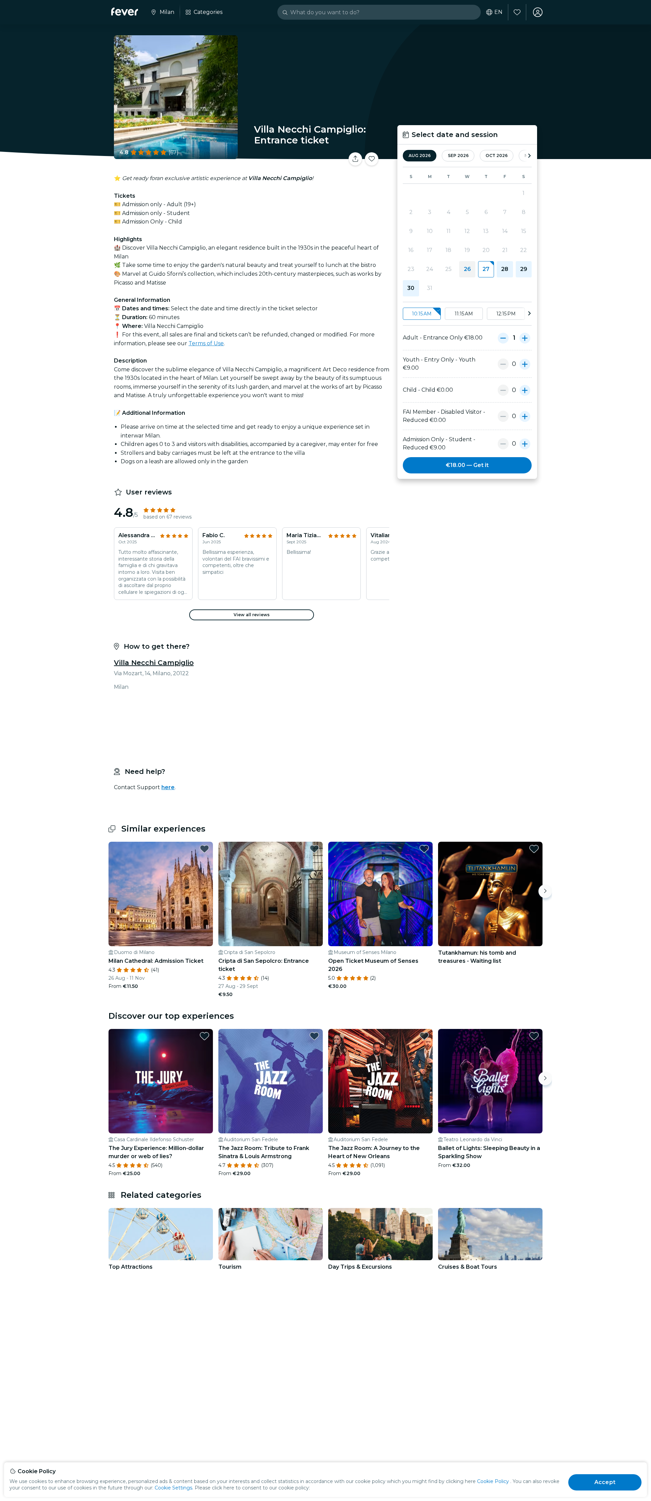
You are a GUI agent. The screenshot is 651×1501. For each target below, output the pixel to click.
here (168, 787)
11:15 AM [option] (464, 314)
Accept (604, 1482)
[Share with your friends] (355, 159)
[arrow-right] (529, 156)
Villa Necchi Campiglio (154, 663)
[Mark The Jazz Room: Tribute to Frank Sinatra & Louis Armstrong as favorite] (314, 1036)
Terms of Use (206, 343)
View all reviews (252, 614)
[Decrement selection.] (503, 337)
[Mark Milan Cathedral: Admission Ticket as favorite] (204, 848)
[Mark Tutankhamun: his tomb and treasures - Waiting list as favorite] (534, 848)
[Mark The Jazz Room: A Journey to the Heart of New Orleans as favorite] (424, 1036)
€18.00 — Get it (467, 465)
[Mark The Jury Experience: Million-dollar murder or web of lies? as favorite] (204, 1036)
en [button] (498, 12)
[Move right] (545, 891)
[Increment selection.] (524, 337)
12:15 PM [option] (506, 314)
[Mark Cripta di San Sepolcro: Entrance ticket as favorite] (314, 848)
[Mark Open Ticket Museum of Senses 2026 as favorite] (424, 848)
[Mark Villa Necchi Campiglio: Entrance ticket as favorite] (371, 159)
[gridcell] (486, 269)
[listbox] (467, 314)
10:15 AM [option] (422, 314)
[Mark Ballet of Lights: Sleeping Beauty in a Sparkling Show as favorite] (534, 1036)
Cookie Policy (493, 1481)
